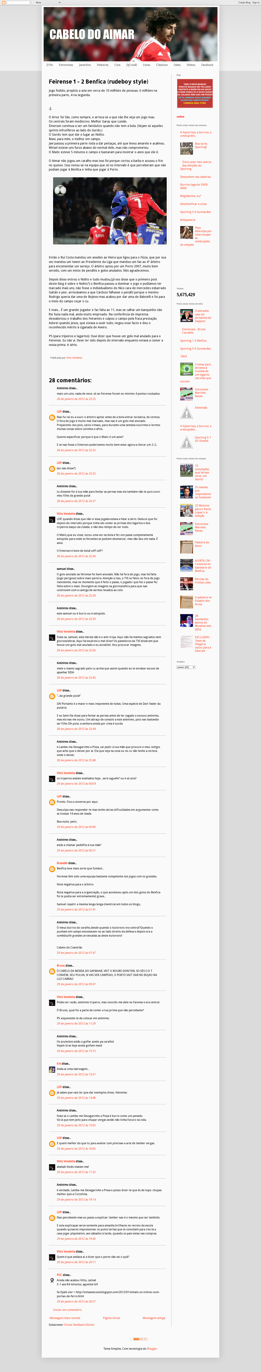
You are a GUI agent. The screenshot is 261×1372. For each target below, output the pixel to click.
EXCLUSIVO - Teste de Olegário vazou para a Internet (203, 644)
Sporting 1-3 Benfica (193, 340)
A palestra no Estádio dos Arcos (203, 601)
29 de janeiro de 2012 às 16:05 (76, 1148)
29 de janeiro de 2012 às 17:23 (76, 1172)
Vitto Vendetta (66, 513)
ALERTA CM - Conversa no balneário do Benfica (203, 566)
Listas (146, 64)
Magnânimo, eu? (190, 196)
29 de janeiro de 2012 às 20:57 (76, 1301)
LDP (59, 411)
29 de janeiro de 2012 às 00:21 (76, 850)
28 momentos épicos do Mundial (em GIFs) (203, 622)
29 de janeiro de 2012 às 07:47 (76, 952)
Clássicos (162, 64)
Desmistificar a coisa (193, 204)
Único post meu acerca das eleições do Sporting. (195, 165)
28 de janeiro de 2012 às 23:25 (76, 399)
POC (59, 1275)
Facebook (207, 64)
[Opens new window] (110, 244)
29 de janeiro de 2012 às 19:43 (76, 1238)
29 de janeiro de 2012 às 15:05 (76, 1125)
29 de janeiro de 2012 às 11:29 (76, 1023)
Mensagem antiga (154, 1318)
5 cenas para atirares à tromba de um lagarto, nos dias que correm (195, 373)
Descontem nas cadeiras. (195, 177)
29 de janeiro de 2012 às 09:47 (76, 984)
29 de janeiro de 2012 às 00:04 (76, 783)
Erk (59, 1063)
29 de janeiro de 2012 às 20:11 (76, 1262)
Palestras (102, 64)
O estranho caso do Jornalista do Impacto (203, 316)
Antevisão (201, 407)
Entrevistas (66, 64)
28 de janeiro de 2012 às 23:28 (76, 556)
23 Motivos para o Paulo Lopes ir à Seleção (203, 510)
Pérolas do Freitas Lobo (203, 580)
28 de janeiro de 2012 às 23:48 (76, 760)
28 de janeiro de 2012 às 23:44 (76, 729)
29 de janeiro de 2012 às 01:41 (76, 909)
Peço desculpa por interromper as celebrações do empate (196, 236)
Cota (117, 64)
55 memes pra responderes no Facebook (203, 492)
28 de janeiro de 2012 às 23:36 (76, 650)
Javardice (85, 64)
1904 (183, 356)
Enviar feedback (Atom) (79, 1324)
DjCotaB (131, 64)
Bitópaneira (187, 220)
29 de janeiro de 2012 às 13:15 (76, 1051)
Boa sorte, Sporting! (201, 145)
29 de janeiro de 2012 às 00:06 (76, 827)
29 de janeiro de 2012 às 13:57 (76, 1074)
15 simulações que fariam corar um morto (202, 472)
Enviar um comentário (67, 1310)
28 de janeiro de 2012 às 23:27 (76, 501)
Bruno (61, 965)
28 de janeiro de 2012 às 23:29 (76, 619)
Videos (191, 64)
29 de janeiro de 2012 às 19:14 (76, 1199)
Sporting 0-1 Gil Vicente (203, 439)
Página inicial (111, 1318)
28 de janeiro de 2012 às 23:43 (76, 677)
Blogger (152, 1348)
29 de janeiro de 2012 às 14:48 (76, 1098)
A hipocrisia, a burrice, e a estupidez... (195, 134)
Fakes (177, 64)
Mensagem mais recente (65, 1318)
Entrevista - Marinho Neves (202, 393)
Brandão (62, 863)
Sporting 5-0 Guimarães (195, 212)
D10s (49, 64)
